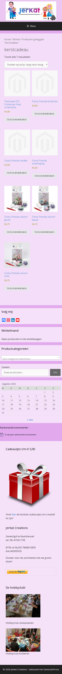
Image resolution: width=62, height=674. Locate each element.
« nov (30, 419)
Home (7, 39)
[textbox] (31, 359)
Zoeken (5, 367)
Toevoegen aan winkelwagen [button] (17, 119)
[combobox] (31, 357)
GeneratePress (51, 669)
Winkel (16, 39)
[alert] (31, 434)
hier (14, 514)
